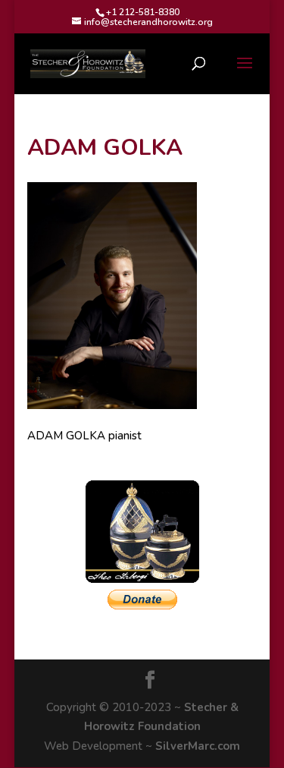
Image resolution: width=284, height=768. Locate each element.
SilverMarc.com (197, 746)
